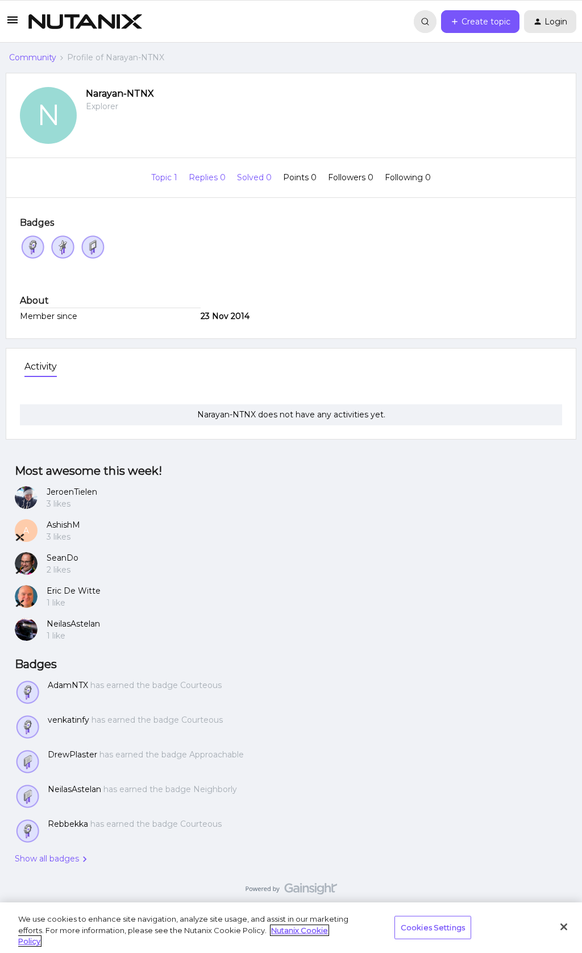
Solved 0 (255, 177)
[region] (291, 927)
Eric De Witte (74, 591)
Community (32, 57)
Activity (40, 366)
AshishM (63, 525)
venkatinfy (68, 720)
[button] (12, 24)
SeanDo (62, 558)
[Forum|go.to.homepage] (85, 21)
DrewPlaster (72, 754)
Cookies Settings (433, 926)
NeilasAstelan (73, 624)
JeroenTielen (72, 492)
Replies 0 (208, 177)
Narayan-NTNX (120, 93)
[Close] (563, 926)
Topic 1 (165, 177)
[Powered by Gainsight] (291, 891)
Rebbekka (68, 824)
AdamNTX (68, 685)
